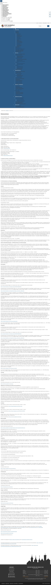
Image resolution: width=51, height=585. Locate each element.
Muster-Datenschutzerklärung (15, 539)
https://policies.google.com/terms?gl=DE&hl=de (17, 527)
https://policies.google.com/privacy (7, 383)
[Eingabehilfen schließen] (2, 3)
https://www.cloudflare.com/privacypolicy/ (8, 468)
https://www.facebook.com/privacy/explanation (9, 321)
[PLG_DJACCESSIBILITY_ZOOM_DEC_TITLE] (9, 17)
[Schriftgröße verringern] (8, 18)
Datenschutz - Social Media (14, 583)
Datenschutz (7, 583)
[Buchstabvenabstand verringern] (10, 21)
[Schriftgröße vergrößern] (9, 18)
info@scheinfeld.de (6, 148)
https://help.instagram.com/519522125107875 (9, 368)
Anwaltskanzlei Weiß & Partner (27, 539)
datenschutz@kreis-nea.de (8, 155)
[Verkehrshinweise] (50, 16)
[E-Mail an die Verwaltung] (50, 14)
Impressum (3, 583)
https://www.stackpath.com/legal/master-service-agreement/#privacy (13, 427)
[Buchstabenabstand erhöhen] (12, 21)
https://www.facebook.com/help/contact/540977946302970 (11, 286)
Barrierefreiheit (20, 583)
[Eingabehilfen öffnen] (1, 1)
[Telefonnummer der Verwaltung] (50, 12)
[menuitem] (15, 28)
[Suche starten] (48, 26)
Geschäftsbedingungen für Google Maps (36, 527)
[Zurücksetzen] (0, 3)
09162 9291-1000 (12, 573)
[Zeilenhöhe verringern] (7, 19)
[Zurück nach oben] (50, 581)
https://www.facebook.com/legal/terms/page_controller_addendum (12, 290)
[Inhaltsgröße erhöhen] (11, 17)
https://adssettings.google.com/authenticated (9, 531)
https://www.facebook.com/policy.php (15, 406)
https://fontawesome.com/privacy (7, 486)
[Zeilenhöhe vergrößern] (9, 19)
